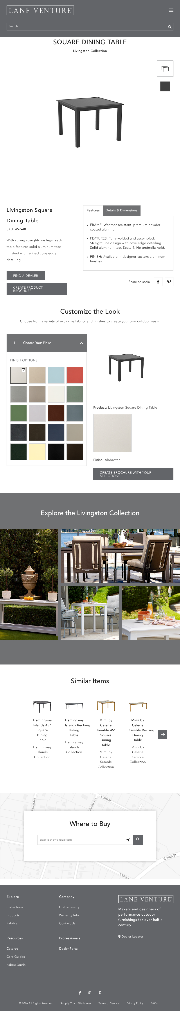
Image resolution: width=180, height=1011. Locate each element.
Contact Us (67, 923)
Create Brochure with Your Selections (125, 474)
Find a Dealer (25, 276)
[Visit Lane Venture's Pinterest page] (100, 993)
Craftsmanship (69, 907)
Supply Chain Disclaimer (75, 1003)
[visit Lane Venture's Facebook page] (80, 993)
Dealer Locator (132, 936)
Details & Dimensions (121, 210)
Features (93, 210)
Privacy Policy (135, 1003)
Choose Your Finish (33, 343)
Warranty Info (69, 915)
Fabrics (12, 923)
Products (13, 915)
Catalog (12, 948)
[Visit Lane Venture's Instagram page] (90, 993)
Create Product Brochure (28, 289)
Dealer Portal (69, 948)
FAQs (154, 1003)
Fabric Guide (16, 965)
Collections (15, 907)
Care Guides (16, 957)
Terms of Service (109, 1003)
